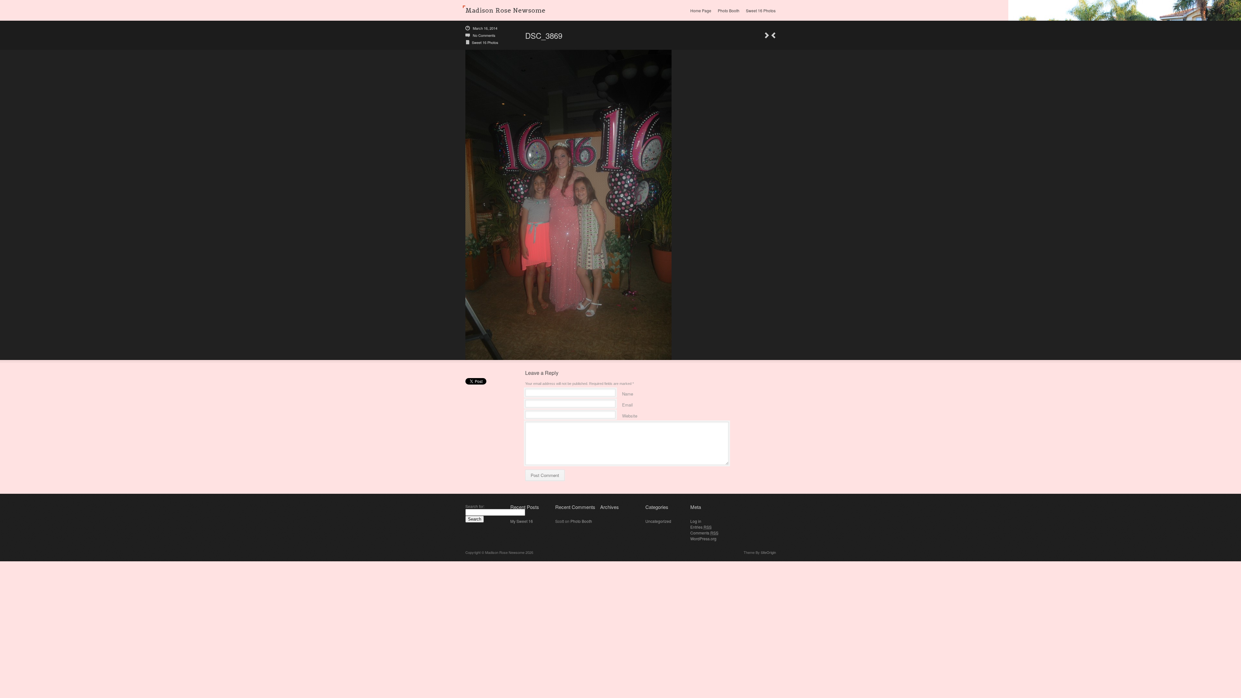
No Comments (484, 35)
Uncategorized (658, 521)
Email (627, 404)
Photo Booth (728, 10)
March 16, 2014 (485, 28)
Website (629, 415)
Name (627, 393)
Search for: (474, 506)
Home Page (700, 10)
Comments (704, 532)
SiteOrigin (768, 552)
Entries (701, 527)
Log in (695, 521)
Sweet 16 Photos (761, 10)
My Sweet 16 (521, 521)
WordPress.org (703, 538)
